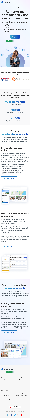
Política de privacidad (21, 397)
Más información (9, 178)
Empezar (15, 37)
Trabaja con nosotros (6, 399)
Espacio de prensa (5, 397)
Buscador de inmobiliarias (7, 384)
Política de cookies (20, 399)
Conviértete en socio (20, 379)
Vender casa (4, 386)
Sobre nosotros (5, 395)
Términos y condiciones (21, 395)
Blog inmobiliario (5, 390)
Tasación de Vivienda (6, 379)
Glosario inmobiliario (6, 388)
